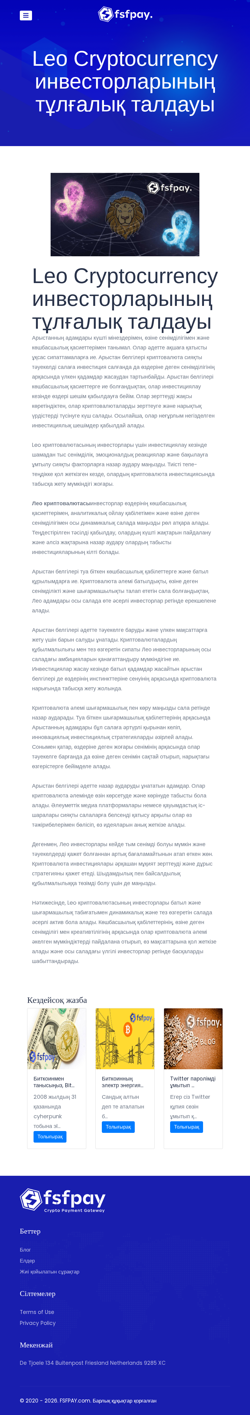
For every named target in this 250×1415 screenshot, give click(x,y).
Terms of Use (37, 1312)
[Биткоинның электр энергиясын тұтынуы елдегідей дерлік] (125, 1038)
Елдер (27, 1260)
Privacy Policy (38, 1323)
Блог (25, 1249)
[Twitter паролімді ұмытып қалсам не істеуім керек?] (193, 1038)
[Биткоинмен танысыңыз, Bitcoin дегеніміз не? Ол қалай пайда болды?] (56, 1038)
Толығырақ (50, 1136)
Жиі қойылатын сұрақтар (49, 1271)
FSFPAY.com (75, 1400)
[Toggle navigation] (26, 15)
